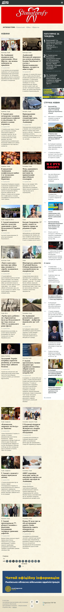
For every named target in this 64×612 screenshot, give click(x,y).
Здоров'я (31, 422)
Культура (3, 52)
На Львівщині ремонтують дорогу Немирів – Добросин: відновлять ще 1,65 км (31, 320)
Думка (3, 356)
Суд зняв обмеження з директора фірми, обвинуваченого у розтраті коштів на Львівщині (54, 178)
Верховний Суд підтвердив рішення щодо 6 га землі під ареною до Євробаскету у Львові (54, 45)
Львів (8, 52)
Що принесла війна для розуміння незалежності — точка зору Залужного (55, 297)
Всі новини (47, 397)
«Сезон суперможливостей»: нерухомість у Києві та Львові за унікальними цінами (54, 215)
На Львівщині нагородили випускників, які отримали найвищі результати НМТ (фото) (53, 79)
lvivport (14, 607)
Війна (29, 27)
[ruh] (53, 170)
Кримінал (3, 111)
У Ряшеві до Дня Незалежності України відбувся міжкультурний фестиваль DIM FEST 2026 (55, 137)
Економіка (25, 166)
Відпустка (36, 27)
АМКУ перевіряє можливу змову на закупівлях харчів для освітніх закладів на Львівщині (32, 477)
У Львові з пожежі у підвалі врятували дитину (9, 475)
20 (32, 561)
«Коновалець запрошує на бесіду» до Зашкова (9, 426)
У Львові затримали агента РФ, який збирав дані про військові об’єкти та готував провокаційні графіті (55, 315)
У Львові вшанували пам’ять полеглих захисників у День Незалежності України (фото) (10, 226)
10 (29, 561)
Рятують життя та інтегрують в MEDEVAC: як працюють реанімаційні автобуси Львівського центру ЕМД (55, 235)
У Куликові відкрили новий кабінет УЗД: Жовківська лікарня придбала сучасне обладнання (31, 428)
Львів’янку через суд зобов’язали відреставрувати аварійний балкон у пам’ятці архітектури (54, 278)
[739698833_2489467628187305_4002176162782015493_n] (32, 23)
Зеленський (21, 27)
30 (35, 561)
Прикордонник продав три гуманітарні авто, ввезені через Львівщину (30, 118)
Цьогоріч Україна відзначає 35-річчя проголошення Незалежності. (9, 237)
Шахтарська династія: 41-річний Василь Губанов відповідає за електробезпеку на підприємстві (32, 267)
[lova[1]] (32, 592)
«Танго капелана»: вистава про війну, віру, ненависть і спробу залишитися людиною (9, 267)
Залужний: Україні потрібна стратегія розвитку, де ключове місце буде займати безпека (10, 363)
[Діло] (5, 3)
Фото (12, 219)
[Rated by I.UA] (46, 605)
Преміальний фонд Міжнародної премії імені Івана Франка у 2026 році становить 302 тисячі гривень (55, 225)
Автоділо (25, 111)
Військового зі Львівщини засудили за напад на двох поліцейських (55, 118)
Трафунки (7, 219)
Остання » (23, 564)
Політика (7, 356)
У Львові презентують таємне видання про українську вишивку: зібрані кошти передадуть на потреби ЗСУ (31, 367)
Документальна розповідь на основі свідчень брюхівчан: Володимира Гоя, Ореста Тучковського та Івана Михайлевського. (9, 334)
